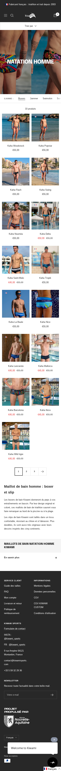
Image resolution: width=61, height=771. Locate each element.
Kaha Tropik (45, 278)
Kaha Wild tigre (15, 454)
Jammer (34, 98)
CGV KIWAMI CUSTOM (41, 605)
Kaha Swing (45, 190)
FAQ (6, 591)
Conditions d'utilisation (45, 613)
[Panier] (55, 15)
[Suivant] (42, 471)
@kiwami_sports (12, 638)
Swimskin (47, 98)
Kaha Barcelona (16, 410)
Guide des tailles (12, 586)
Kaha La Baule (16, 322)
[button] (52, 769)
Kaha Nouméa (16, 234)
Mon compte (10, 597)
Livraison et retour (13, 603)
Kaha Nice (45, 322)
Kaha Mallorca (45, 366)
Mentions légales (42, 586)
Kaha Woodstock (15, 145)
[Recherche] (12, 15)
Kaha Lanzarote (16, 366)
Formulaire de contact (14, 628)
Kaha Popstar (45, 145)
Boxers (21, 98)
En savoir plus (11, 557)
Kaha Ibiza (45, 410)
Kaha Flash (15, 190)
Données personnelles (45, 591)
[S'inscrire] (52, 695)
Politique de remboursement (11, 611)
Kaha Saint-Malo (16, 278)
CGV (36, 597)
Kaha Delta (45, 234)
